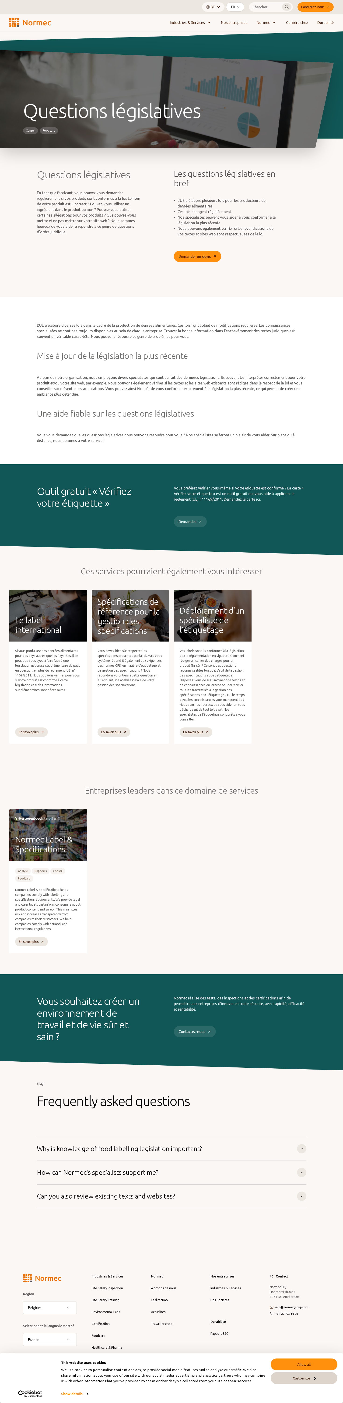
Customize (301, 1378)
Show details (71, 1394)
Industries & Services (187, 22)
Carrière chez (297, 22)
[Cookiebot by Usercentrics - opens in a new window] (30, 1393)
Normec (263, 22)
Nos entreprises (234, 22)
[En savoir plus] (48, 667)
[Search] (286, 7)
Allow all (304, 1364)
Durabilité (325, 22)
